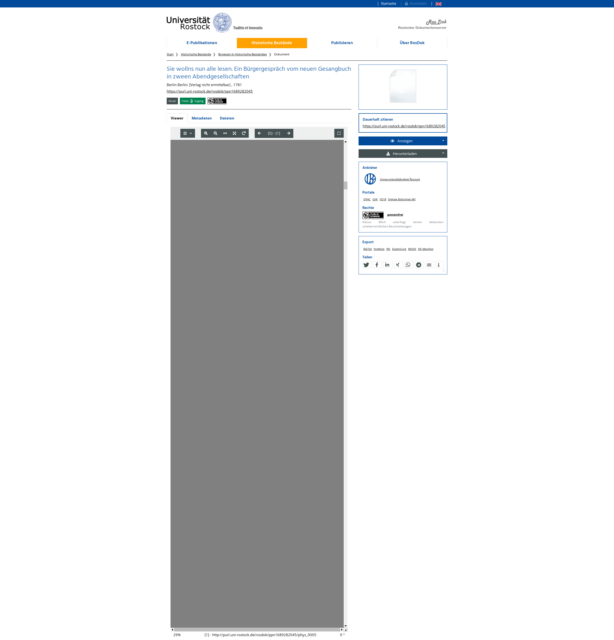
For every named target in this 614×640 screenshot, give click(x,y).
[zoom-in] (206, 133)
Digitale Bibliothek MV (402, 199)
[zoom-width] (225, 133)
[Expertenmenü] (443, 270)
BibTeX (367, 249)
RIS (388, 249)
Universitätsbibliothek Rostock (400, 179)
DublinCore (399, 249)
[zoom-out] (215, 133)
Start (170, 54)
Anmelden (417, 3)
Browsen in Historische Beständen (242, 54)
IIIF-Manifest (425, 249)
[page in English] (436, 3)
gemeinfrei (395, 215)
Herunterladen (404, 153)
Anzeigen (404, 140)
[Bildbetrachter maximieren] (339, 133)
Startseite (388, 3)
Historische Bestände (272, 43)
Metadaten (202, 118)
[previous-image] (259, 133)
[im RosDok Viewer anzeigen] (403, 86)
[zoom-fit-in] (234, 133)
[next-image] (288, 133)
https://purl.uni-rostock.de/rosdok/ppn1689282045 (210, 91)
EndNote (379, 249)
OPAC (367, 199)
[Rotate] (244, 133)
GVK (375, 199)
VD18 (383, 199)
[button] (366, 264)
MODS (412, 249)
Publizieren (342, 43)
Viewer (177, 118)
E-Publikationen (202, 43)
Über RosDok (412, 43)
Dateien (227, 118)
